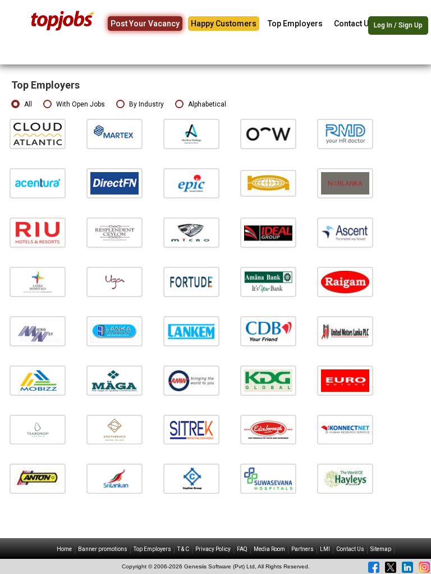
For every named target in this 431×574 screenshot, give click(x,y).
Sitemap (380, 549)
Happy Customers (223, 23)
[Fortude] (191, 281)
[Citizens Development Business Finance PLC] (268, 331)
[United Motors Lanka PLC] (345, 331)
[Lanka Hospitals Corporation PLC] (37, 281)
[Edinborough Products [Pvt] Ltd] (268, 429)
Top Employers (295, 23)
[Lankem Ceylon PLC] (191, 331)
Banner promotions (102, 549)
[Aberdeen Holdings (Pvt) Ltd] (191, 133)
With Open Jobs (80, 104)
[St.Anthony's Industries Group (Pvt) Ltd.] (37, 478)
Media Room (269, 549)
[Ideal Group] (268, 232)
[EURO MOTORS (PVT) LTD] (345, 379)
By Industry (146, 104)
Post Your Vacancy (145, 23)
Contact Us (353, 23)
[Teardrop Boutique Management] (37, 429)
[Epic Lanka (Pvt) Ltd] (191, 183)
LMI (325, 549)
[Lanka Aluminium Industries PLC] (114, 331)
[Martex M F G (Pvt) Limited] (114, 133)
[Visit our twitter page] (390, 567)
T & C (183, 549)
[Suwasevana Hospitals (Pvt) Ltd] (268, 478)
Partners (302, 549)
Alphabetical (207, 104)
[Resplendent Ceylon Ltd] (114, 232)
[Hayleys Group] (345, 478)
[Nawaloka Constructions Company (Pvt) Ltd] (268, 183)
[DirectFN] (114, 183)
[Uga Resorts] (114, 281)
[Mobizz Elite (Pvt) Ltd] (37, 379)
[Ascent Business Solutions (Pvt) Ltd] (345, 232)
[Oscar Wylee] (268, 133)
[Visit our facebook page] (373, 567)
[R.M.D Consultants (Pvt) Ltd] (345, 133)
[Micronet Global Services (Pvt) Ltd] (37, 331)
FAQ (242, 549)
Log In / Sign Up (398, 25)
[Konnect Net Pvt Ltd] (345, 429)
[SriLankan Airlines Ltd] (114, 478)
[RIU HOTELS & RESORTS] (37, 232)
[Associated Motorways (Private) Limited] (191, 379)
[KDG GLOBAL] (268, 379)
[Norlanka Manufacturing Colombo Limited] (345, 183)
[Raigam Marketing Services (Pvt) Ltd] (345, 281)
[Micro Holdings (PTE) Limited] (191, 232)
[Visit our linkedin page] (407, 567)
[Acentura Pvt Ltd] (37, 183)
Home (64, 549)
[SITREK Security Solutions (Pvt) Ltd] (191, 429)
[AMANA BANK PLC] (268, 281)
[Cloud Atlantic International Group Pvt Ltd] (37, 133)
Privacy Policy (213, 549)
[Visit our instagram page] (424, 567)
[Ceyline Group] (191, 478)
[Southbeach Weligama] (114, 429)
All (28, 104)
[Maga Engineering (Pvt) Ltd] (114, 379)
